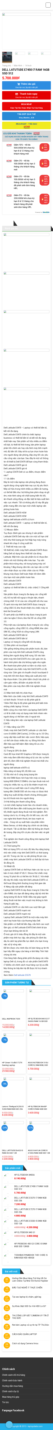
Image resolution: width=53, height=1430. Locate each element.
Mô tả (8, 223)
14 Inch (28, 65)
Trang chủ (6, 65)
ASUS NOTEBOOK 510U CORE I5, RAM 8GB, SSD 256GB (38, 1065)
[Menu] (4, 4)
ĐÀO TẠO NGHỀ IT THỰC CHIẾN (27, 1287)
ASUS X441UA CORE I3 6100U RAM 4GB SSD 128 (39, 1151)
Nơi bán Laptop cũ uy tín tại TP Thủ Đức (30, 1325)
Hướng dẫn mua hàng (12, 1386)
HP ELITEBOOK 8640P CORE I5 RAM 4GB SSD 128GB (37, 1109)
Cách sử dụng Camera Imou (25, 1343)
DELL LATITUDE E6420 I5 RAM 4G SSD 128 (12, 1151)
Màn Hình (18, 65)
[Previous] (6, 31)
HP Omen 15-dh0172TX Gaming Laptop (12, 1063)
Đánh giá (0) (11, 228)
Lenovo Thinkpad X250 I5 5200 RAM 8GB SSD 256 (13, 1107)
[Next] (46, 31)
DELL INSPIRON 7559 (11, 1019)
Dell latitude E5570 (22, 975)
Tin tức (5, 1402)
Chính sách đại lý (10, 1391)
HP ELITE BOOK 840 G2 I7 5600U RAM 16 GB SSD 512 (39, 1021)
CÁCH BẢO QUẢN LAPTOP (24, 1334)
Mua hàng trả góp (10, 1397)
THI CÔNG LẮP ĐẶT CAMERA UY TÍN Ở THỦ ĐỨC (30, 1316)
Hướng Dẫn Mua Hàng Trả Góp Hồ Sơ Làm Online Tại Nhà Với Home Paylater (30, 1279)
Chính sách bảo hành (12, 1380)
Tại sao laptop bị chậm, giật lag (26, 1297)
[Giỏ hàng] (48, 5)
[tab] (8, 223)
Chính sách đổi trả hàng (13, 1375)
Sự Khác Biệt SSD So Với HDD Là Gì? (29, 1306)
